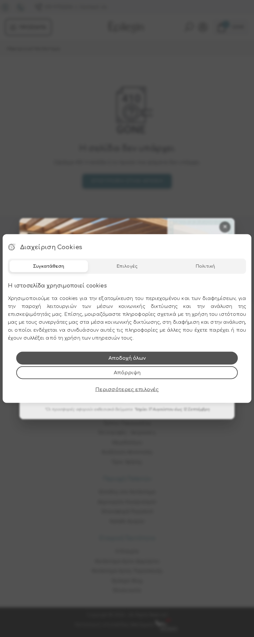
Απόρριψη (127, 373)
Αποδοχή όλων (127, 358)
